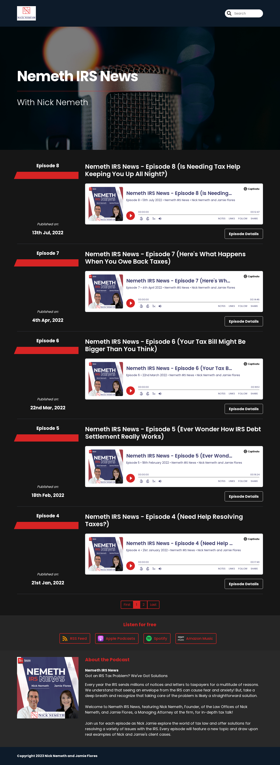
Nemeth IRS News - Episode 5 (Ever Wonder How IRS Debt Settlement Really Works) (173, 433)
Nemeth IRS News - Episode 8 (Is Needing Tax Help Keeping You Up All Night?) (162, 170)
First (127, 604)
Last (153, 604)
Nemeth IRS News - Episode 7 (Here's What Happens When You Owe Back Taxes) (165, 258)
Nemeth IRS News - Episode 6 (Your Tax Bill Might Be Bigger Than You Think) (165, 345)
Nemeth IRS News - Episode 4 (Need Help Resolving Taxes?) (164, 520)
